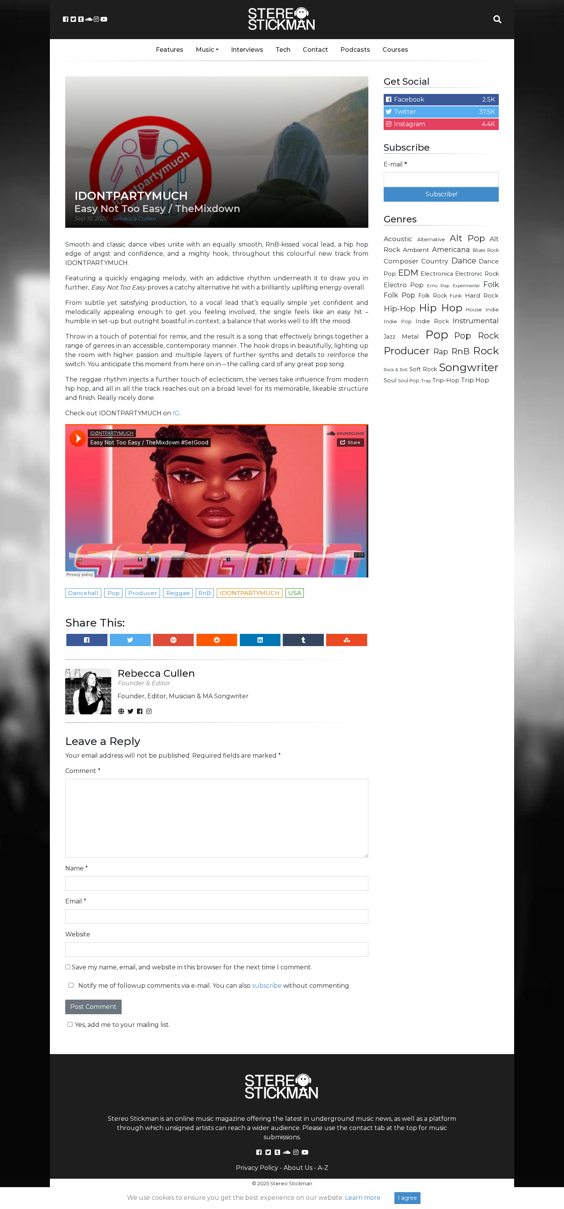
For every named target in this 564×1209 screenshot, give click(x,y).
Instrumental (476, 320)
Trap (426, 380)
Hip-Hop (400, 308)
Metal (410, 336)
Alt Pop (467, 238)
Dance (463, 260)
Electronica (437, 273)
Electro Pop (404, 285)
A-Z (323, 1167)
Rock (486, 350)
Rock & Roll (395, 369)
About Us (298, 1167)
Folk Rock (432, 295)
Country (434, 261)
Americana (451, 249)
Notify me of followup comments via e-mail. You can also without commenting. (213, 985)
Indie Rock (432, 321)
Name (76, 868)
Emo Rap (438, 285)
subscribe (267, 985)
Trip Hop (475, 380)
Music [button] (205, 49)
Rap (440, 351)
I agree (407, 1197)
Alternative (431, 239)
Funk (456, 296)
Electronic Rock (477, 273)
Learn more (363, 1197)
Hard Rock (482, 295)
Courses (395, 49)
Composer (401, 261)
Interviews (247, 49)
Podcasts (355, 49)
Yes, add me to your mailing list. (122, 1024)
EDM (408, 273)
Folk (491, 284)
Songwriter (469, 367)
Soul (390, 380)
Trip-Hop (445, 380)
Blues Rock (486, 250)
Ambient (416, 249)
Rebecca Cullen (134, 218)
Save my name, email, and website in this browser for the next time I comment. (192, 967)
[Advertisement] (441, 512)
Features (169, 49)
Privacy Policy (257, 1167)
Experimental (466, 285)
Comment (83, 771)
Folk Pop (399, 295)
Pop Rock (476, 335)
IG (176, 413)
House (474, 310)
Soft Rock (423, 369)
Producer (407, 351)
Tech (282, 49)
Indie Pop (398, 321)
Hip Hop (440, 308)
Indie (492, 309)
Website (77, 934)
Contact (315, 49)
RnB (460, 351)
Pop (436, 334)
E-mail (395, 164)
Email (75, 901)
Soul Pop (408, 380)
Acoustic (398, 239)
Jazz (390, 336)
